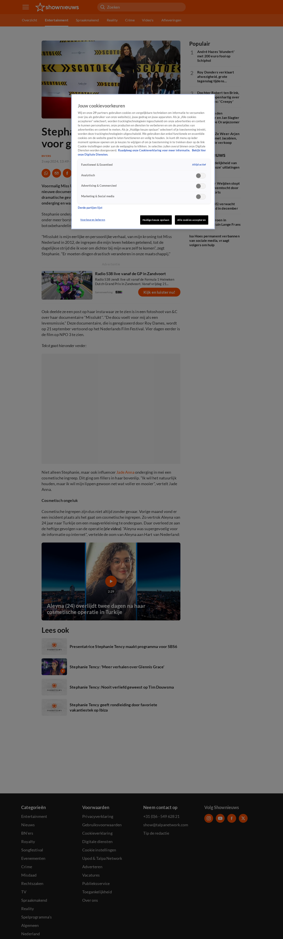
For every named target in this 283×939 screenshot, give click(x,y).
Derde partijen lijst (90, 207)
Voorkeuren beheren (92, 219)
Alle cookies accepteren (191, 219)
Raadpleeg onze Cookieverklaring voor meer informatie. (154, 150)
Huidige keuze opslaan (156, 219)
